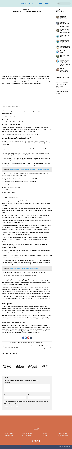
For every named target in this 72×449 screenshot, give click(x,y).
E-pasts (30, 394)
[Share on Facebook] (23, 337)
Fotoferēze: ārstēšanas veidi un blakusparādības (20, 366)
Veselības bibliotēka (28, 3)
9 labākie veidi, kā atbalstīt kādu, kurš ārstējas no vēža (64, 71)
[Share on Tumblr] (31, 337)
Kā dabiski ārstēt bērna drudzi (45, 366)
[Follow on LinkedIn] (39, 441)
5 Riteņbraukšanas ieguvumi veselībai (65, 47)
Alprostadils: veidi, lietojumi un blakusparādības (7, 366)
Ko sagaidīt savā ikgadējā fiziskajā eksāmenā (64, 42)
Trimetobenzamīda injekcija (11, 347)
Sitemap (45, 433)
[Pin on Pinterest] (28, 337)
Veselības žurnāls (44, 3)
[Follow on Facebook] (32, 441)
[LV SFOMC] (10, 3)
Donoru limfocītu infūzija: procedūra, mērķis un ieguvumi (32, 366)
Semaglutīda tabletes (62, 92)
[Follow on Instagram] (35, 441)
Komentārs (7, 382)
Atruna (45, 435)
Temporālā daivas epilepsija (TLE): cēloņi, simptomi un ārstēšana (62, 85)
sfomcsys (33, 15)
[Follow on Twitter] (37, 441)
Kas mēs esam (63, 433)
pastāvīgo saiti (35, 342)
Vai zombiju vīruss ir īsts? (64, 51)
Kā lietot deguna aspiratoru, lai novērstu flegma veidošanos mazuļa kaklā (65, 62)
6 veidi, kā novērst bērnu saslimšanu (64, 56)
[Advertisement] (27, 64)
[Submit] (69, 3)
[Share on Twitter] (26, 337)
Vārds (5, 394)
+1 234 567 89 (9, 435)
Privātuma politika (63, 435)
